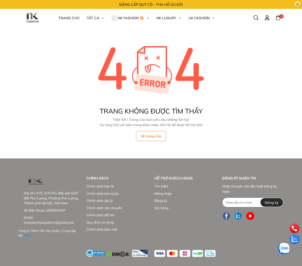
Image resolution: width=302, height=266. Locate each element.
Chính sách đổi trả (100, 215)
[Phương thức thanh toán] (185, 253)
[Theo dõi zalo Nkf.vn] (238, 216)
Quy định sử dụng (100, 222)
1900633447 (56, 210)
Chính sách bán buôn (102, 193)
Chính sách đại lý (99, 201)
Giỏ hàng (161, 208)
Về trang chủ (151, 136)
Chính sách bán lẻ (100, 186)
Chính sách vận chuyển (104, 208)
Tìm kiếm (161, 186)
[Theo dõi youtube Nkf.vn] (250, 216)
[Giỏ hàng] (278, 17)
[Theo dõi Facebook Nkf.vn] (226, 216)
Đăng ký (160, 201)
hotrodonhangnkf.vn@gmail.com (49, 222)
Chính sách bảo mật (101, 229)
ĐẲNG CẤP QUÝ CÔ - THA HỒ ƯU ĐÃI (151, 4)
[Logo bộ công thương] (117, 252)
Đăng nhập (163, 193)
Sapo (27, 235)
